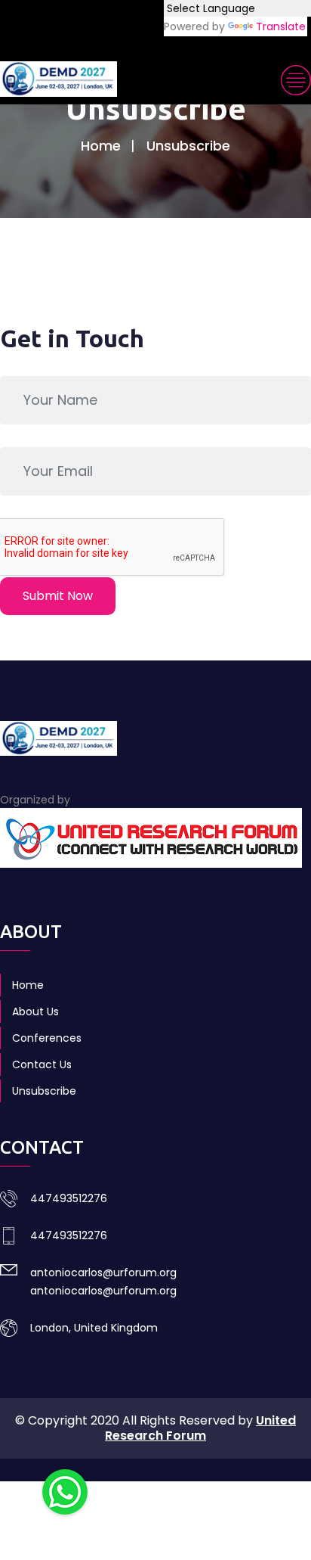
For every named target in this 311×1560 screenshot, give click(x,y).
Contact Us (42, 1064)
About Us (35, 1011)
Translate (281, 26)
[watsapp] (65, 1491)
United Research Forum (200, 1428)
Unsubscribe (44, 1091)
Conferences (47, 1038)
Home (101, 145)
